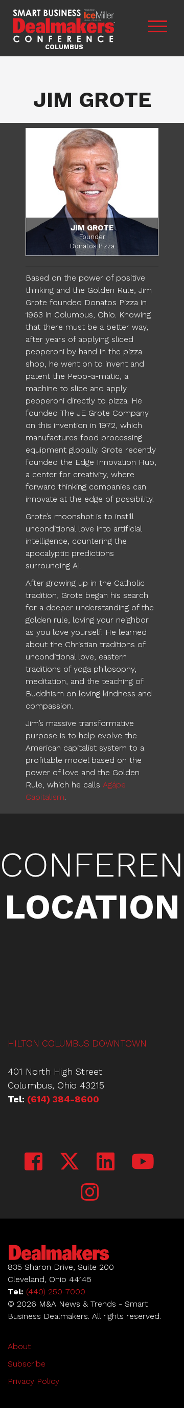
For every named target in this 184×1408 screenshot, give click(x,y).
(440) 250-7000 (55, 1291)
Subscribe (26, 1364)
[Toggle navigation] (157, 27)
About (19, 1346)
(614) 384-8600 (63, 1099)
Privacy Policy (33, 1381)
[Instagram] (90, 1193)
